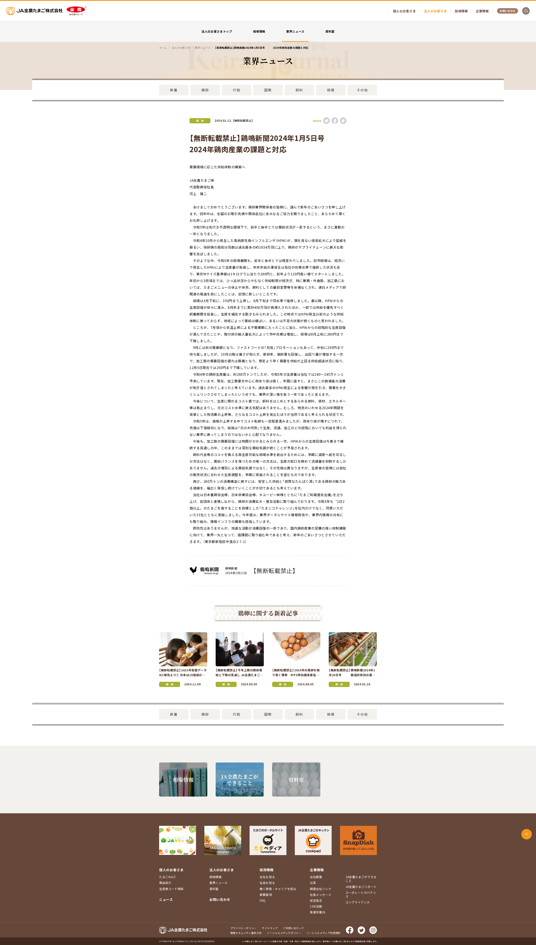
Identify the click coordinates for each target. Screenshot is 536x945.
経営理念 (316, 900)
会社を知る (267, 877)
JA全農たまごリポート (361, 887)
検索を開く (526, 11)
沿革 (313, 883)
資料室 (330, 31)
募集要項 (266, 895)
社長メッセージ (320, 895)
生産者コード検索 (171, 889)
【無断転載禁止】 (243, 121)
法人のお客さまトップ (216, 31)
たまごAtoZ (167, 877)
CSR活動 (316, 906)
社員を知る (267, 883)
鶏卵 (205, 89)
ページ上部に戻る (526, 834)
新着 (173, 89)
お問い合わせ (507, 11)
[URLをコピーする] (343, 120)
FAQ (262, 900)
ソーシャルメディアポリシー (284, 933)
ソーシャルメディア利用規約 (324, 933)
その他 (362, 89)
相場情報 (259, 31)
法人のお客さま (435, 11)
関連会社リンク (320, 889)
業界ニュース (295, 31)
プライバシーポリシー (243, 928)
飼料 (299, 89)
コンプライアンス (357, 902)
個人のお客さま (404, 11)
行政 (236, 89)
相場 (330, 89)
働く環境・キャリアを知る (278, 889)
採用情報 (461, 11)
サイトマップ (270, 928)
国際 (268, 89)
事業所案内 (317, 912)
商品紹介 (165, 883)
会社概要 (316, 877)
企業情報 (482, 11)
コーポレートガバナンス (360, 894)
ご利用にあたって (293, 928)
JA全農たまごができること (361, 879)
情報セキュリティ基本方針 (246, 933)
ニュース (166, 899)
